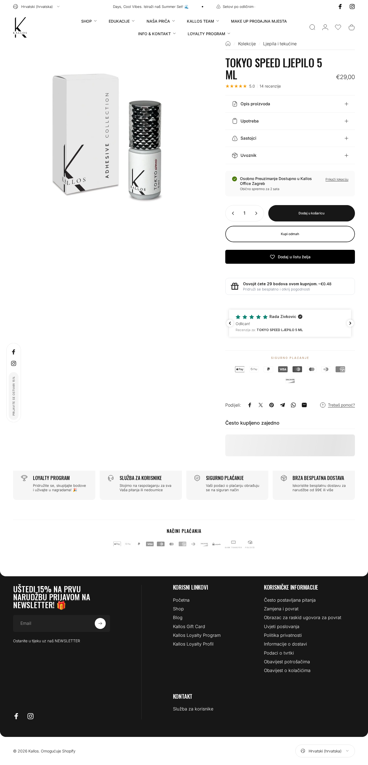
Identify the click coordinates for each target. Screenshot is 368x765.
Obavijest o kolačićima (287, 670)
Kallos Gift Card (189, 626)
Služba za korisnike (193, 709)
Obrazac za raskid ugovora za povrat (302, 617)
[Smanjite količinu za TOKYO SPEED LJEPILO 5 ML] (232, 213)
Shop (178, 608)
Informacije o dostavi (285, 644)
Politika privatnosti (283, 635)
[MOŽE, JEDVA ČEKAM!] (100, 623)
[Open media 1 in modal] (110, 138)
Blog (178, 617)
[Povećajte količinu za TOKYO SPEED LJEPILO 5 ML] (257, 213)
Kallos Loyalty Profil (193, 644)
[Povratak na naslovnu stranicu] (228, 43)
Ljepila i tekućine (280, 43)
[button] (338, 27)
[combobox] (36, 6)
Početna (181, 600)
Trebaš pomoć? (341, 405)
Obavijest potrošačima (287, 661)
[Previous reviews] (229, 323)
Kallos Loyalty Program (197, 635)
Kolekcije (247, 43)
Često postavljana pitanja (290, 600)
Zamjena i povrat (281, 608)
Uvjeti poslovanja (281, 626)
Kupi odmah (290, 234)
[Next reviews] (350, 323)
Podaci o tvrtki (279, 653)
